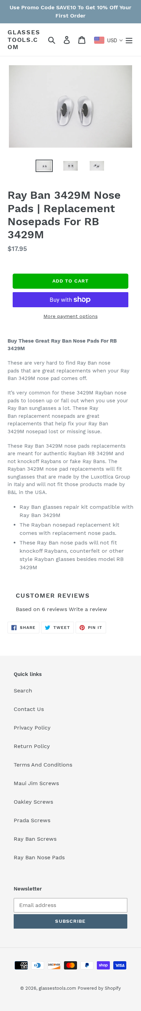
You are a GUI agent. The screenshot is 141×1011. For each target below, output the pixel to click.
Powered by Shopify (99, 988)
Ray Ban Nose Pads (39, 857)
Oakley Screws (33, 802)
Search (23, 690)
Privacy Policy (32, 727)
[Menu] (129, 39)
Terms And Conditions (43, 764)
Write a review (88, 609)
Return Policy (32, 746)
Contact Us (29, 709)
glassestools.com (24, 39)
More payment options (70, 316)
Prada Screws (32, 820)
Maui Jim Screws (36, 783)
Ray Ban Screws (35, 839)
